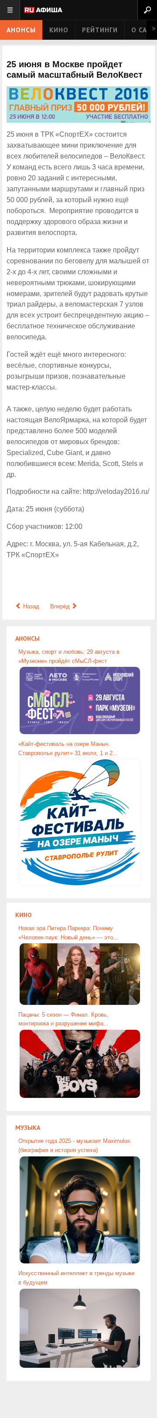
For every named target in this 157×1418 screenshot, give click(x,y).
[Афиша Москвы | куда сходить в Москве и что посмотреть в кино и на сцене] (43, 10)
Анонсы (21, 30)
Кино (58, 30)
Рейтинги (100, 30)
